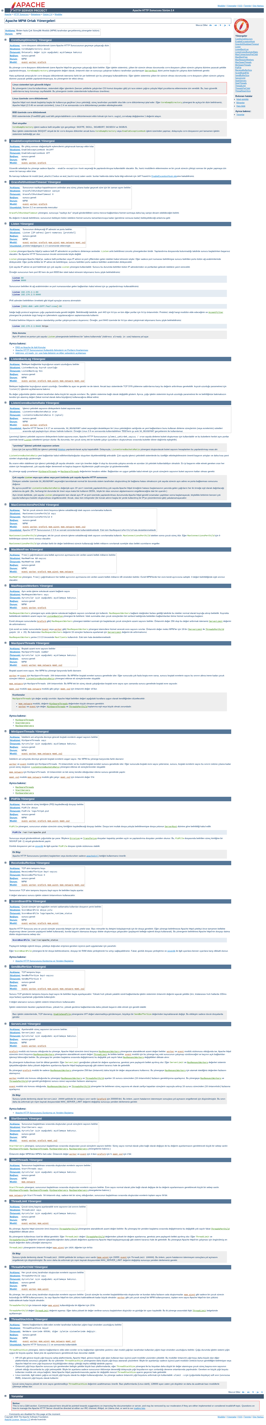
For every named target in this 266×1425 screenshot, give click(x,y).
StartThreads (241, 83)
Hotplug (61, 449)
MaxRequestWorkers (244, 60)
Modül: (13, 62)
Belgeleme (35, 14)
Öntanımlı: (15, 52)
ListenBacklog (55, 616)
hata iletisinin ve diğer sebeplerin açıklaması (50, 353)
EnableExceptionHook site (164, 176)
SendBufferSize (242, 75)
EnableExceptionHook (245, 41)
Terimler (247, 6)
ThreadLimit (240, 86)
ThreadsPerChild (242, 88)
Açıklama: (10, 30)
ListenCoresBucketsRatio (246, 52)
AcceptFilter (215, 312)
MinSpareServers (24, 793)
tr (229, 25)
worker (32, 62)
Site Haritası (258, 6)
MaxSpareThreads (243, 62)
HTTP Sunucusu (21, 14)
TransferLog (90, 838)
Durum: (9, 34)
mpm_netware (67, 242)
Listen (238, 47)
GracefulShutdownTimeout (247, 44)
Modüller (221, 6)
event (25, 62)
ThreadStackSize (243, 91)
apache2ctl (92, 856)
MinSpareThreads (243, 65)
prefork (42, 62)
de (210, 25)
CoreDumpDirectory (244, 39)
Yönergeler (231, 6)
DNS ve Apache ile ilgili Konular (30, 347)
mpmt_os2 (80, 242)
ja (225, 25)
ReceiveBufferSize (243, 70)
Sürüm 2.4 (47, 14)
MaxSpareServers (24, 726)
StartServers (240, 81)
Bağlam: (14, 55)
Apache (8, 14)
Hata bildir (240, 106)
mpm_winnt (54, 242)
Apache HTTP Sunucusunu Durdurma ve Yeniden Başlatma (44, 961)
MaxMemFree (241, 57)
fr (220, 25)
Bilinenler (240, 103)
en (216, 25)
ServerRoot (151, 70)
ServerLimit (240, 78)
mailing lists (139, 1408)
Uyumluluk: (16, 207)
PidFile (238, 67)
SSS (240, 6)
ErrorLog (75, 838)
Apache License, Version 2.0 (17, 1419)
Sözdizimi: (15, 49)
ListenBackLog (241, 49)
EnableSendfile (62, 1014)
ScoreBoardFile (242, 73)
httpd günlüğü (242, 99)
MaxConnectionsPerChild (246, 54)
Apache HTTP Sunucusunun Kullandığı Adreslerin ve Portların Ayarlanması (51, 350)
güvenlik (39, 846)
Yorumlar (240, 114)
